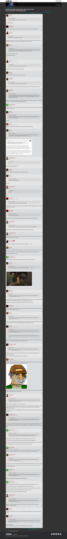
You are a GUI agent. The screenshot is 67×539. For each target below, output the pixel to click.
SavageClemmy (12, 429)
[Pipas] (7, 130)
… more (19, 296)
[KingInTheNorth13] (7, 345)
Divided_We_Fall (12, 454)
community (15, 1)
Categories (46, 10)
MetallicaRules (11, 93)
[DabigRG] (7, 15)
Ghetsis (10, 32)
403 (37, 529)
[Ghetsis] (7, 33)
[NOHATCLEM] (7, 27)
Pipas (10, 129)
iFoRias (10, 36)
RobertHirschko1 (12, 157)
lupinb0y (10, 326)
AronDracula (11, 198)
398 (28, 529)
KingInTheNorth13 (12, 344)
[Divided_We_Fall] (7, 455)
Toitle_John (11, 394)
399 (30, 529)
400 (32, 529)
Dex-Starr (10, 240)
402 (35, 529)
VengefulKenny (12, 414)
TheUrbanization (12, 104)
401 (33, 529)
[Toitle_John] (7, 395)
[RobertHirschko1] (7, 158)
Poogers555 (11, 359)
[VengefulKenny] (7, 415)
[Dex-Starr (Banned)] (7, 241)
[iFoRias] (7, 45)
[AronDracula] (7, 198)
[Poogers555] (7, 360)
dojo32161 (10, 18)
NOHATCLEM (11, 26)
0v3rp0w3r (11, 78)
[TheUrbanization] (7, 105)
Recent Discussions (47, 12)
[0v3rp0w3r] (7, 79)
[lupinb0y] (7, 326)
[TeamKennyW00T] (7, 233)
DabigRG (10, 15)
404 (38, 529)
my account (58, 1)
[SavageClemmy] (7, 430)
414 (41, 529)
